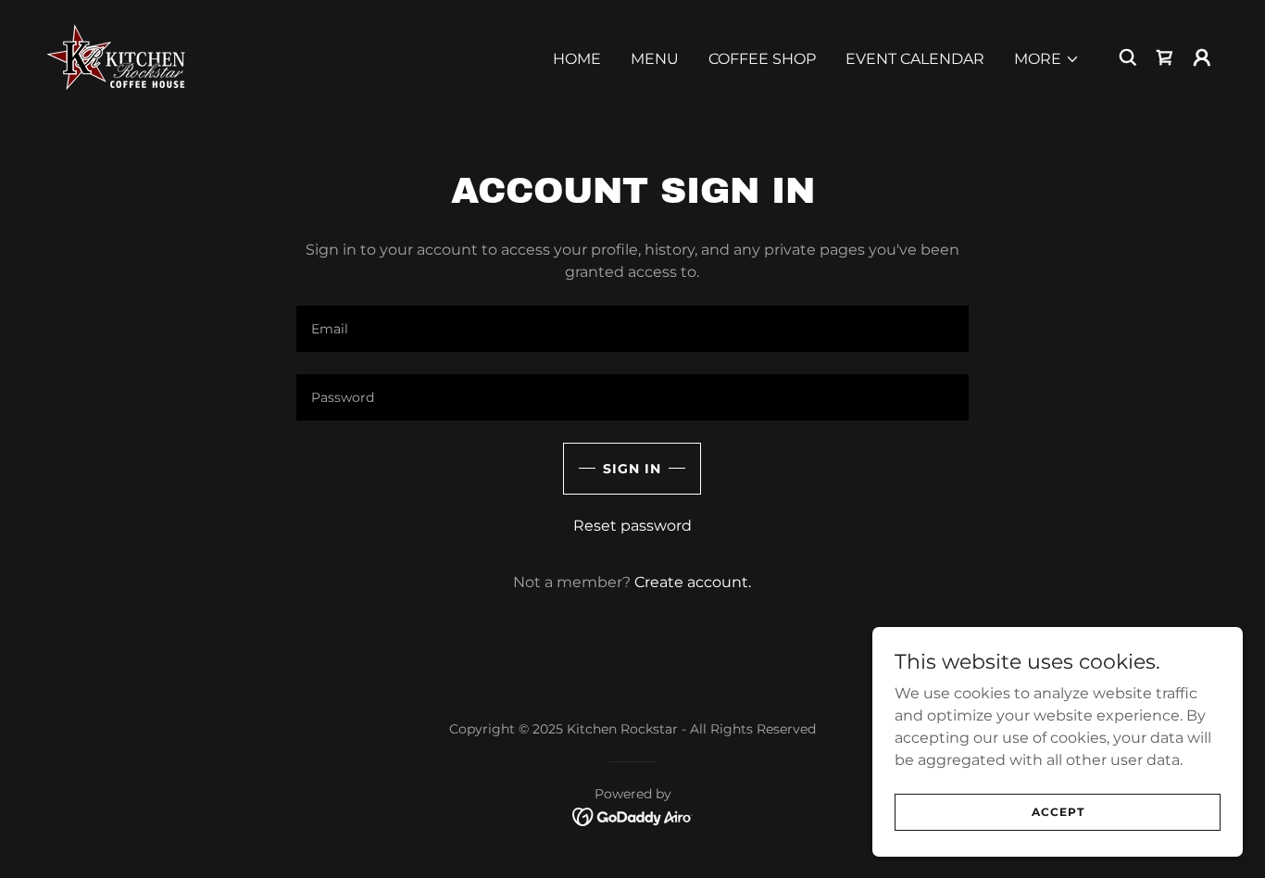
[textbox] (632, 329)
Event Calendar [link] (914, 59)
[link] (118, 56)
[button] (1047, 59)
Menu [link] (655, 59)
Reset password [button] (632, 525)
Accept (1058, 812)
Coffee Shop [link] (762, 59)
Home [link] (577, 59)
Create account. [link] (692, 582)
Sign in (632, 468)
